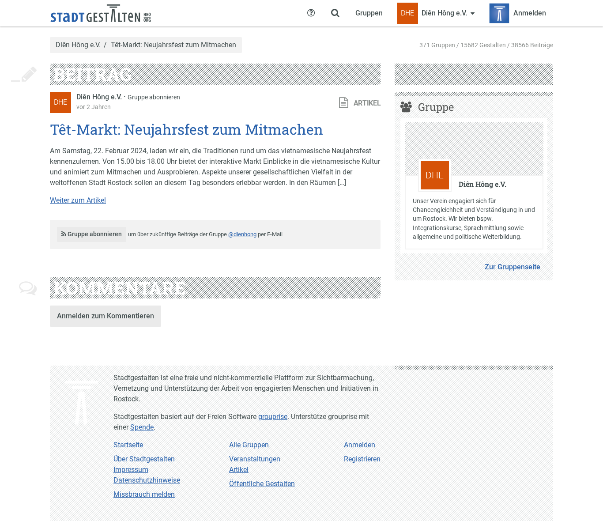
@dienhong (242, 234)
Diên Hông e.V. (78, 45)
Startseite (128, 445)
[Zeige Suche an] (335, 13)
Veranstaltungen (254, 459)
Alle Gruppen (249, 445)
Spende (142, 427)
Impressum (130, 469)
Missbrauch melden (144, 494)
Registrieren (362, 459)
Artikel (239, 469)
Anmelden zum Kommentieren (105, 316)
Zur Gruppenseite (512, 267)
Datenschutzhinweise (146, 480)
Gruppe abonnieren (154, 97)
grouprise (272, 416)
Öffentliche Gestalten (262, 483)
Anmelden (359, 445)
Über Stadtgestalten (144, 459)
